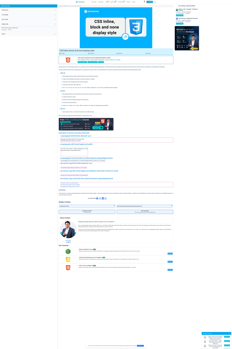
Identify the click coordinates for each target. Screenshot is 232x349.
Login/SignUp (149, 1)
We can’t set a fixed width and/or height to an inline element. (74, 175)
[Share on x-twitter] (100, 198)
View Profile (68, 240)
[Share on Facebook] (97, 198)
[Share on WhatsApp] (105, 198)
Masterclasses (114, 1)
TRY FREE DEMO (180, 15)
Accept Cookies (140, 345)
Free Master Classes (207, 333)
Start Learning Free (83, 62)
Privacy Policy (127, 345)
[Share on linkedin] (103, 198)
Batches (107, 1)
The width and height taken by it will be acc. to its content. (74, 167)
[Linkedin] (68, 242)
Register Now (227, 336)
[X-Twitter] (66, 242)
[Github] (70, 242)
